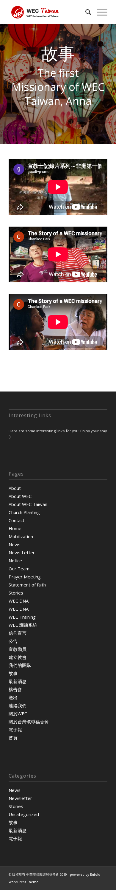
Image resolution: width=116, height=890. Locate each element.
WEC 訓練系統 (23, 625)
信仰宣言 (17, 633)
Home (15, 528)
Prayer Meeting (25, 577)
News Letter (22, 552)
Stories (16, 593)
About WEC (20, 496)
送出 (13, 697)
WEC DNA (19, 601)
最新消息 (17, 681)
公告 (13, 641)
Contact (16, 520)
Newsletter (20, 798)
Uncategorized (24, 814)
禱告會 (15, 689)
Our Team (19, 569)
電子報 (15, 730)
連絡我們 (17, 705)
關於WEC (18, 713)
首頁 (13, 738)
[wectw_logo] (48, 12)
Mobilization (21, 536)
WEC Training (22, 617)
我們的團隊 (20, 665)
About (15, 488)
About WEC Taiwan (28, 504)
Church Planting (24, 512)
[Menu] (99, 12)
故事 (13, 673)
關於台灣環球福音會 (29, 722)
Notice (15, 561)
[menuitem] (85, 12)
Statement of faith (27, 585)
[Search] (85, 12)
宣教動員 (17, 649)
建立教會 (17, 657)
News (15, 544)
